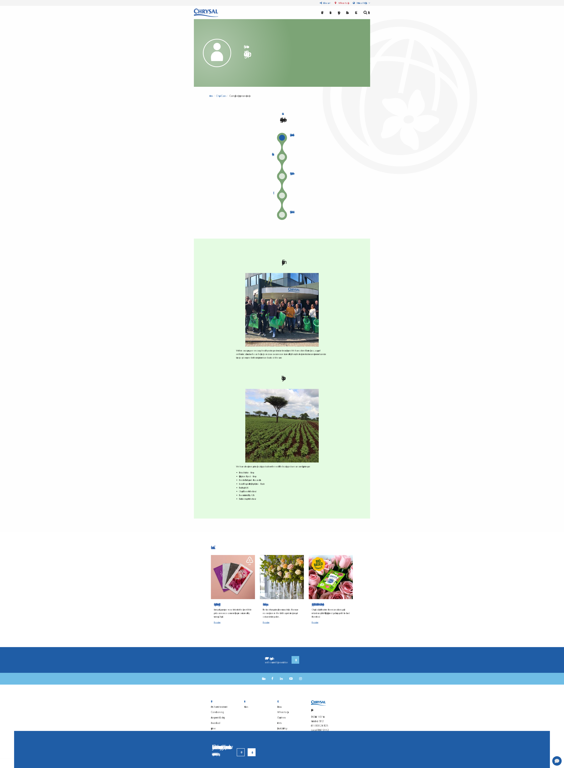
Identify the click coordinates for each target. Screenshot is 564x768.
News (245, 706)
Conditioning (217, 712)
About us (346, 12)
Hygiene (213, 728)
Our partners (281, 717)
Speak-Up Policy (281, 728)
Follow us (325, 2)
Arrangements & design (218, 717)
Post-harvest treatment (219, 706)
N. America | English (362, 2)
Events (279, 722)
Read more (217, 622)
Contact (290, 701)
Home (210, 95)
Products (224, 701)
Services (257, 701)
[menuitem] (346, 12)
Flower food (215, 722)
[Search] (365, 12)
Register (295, 660)
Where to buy (343, 2)
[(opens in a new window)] (272, 678)
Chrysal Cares (220, 95)
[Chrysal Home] (206, 12)
